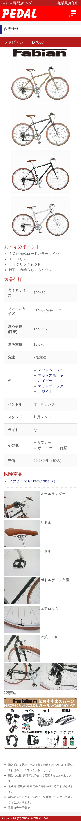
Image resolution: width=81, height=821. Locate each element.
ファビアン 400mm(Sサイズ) (32, 481)
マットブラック (50, 386)
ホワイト (45, 391)
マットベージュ (50, 370)
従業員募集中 (68, 3)
